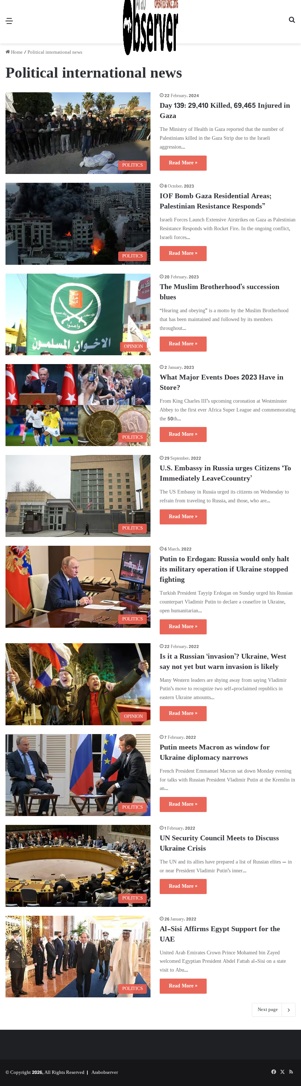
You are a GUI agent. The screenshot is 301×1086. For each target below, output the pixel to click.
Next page (268, 1010)
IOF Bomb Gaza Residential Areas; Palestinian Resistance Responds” (215, 202)
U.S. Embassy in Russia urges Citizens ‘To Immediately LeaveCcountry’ (225, 474)
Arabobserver (104, 1073)
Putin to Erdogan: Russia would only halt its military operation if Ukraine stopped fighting (224, 569)
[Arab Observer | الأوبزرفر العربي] (150, 21)
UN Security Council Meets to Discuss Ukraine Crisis (219, 844)
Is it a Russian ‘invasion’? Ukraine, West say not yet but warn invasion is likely (223, 662)
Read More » (183, 163)
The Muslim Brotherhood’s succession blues (219, 292)
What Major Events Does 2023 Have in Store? (221, 383)
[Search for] (291, 24)
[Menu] (9, 24)
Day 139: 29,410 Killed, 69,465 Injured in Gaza (225, 111)
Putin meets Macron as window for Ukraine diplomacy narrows (215, 753)
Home (16, 53)
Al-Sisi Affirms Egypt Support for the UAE (220, 934)
